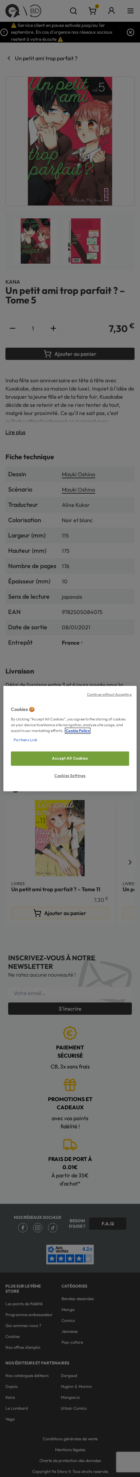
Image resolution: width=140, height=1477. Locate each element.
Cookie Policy (78, 730)
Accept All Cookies (70, 758)
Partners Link (25, 739)
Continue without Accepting (109, 694)
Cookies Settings (70, 775)
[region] (69, 738)
